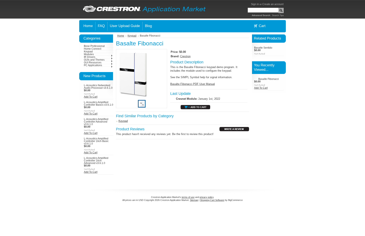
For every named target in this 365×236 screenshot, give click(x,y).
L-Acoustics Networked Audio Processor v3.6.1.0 (98, 86)
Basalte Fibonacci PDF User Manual (192, 84)
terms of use (188, 197)
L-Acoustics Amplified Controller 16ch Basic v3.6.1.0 (96, 141)
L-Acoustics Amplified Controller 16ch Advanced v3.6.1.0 (96, 160)
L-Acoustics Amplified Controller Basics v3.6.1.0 (98, 103)
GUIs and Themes (94, 60)
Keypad (88, 51)
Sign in (255, 4)
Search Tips (278, 15)
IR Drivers (89, 57)
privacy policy (207, 197)
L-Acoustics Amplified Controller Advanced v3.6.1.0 (96, 122)
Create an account (272, 4)
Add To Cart (90, 96)
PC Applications (93, 65)
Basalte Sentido (263, 47)
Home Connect (92, 49)
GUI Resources (92, 62)
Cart (262, 26)
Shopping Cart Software (212, 200)
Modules (89, 54)
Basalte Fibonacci (268, 79)
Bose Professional (94, 46)
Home (120, 35)
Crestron (185, 56)
